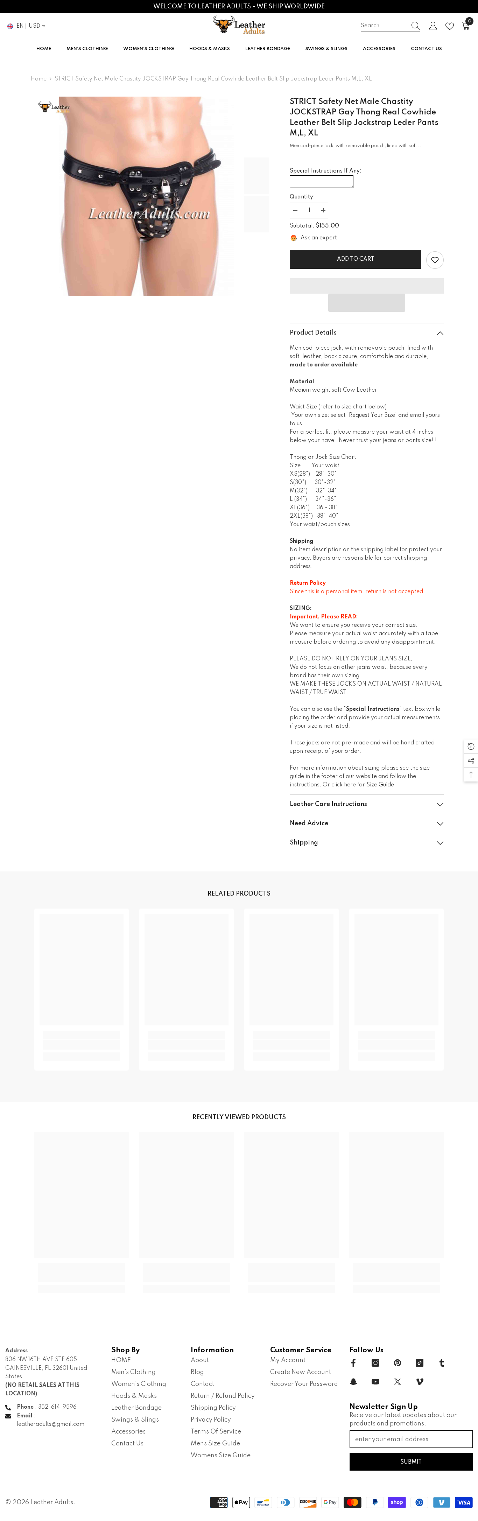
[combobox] (384, 26)
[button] (366, 303)
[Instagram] (375, 1362)
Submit (411, 1462)
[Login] (433, 26)
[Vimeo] (419, 1381)
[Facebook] (353, 1362)
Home (39, 79)
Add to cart (355, 259)
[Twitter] (397, 1381)
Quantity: (302, 197)
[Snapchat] (353, 1381)
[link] (435, 260)
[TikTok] (419, 1362)
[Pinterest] (397, 1362)
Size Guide (380, 785)
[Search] (390, 26)
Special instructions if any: (325, 171)
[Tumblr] (441, 1362)
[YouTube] (375, 1381)
